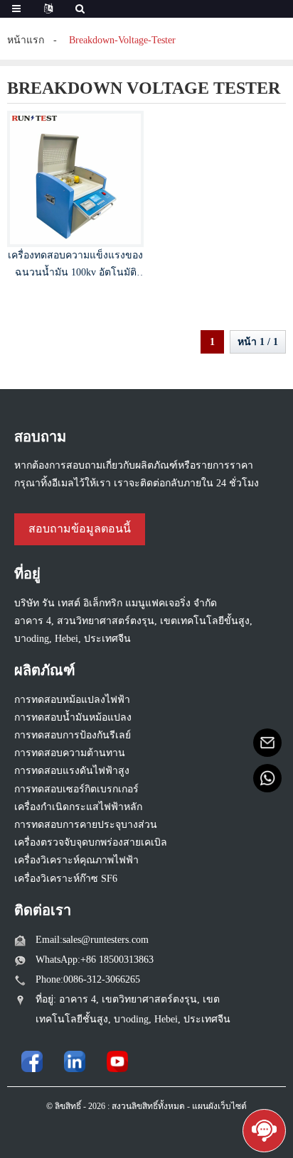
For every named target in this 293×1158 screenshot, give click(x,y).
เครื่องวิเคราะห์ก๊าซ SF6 (65, 878)
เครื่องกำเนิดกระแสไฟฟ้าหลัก (78, 807)
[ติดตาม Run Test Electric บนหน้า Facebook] (32, 1061)
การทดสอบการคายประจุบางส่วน (85, 824)
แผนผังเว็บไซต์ (219, 1106)
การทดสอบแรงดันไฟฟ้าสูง (71, 770)
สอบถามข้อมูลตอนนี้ (79, 529)
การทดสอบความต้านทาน (69, 753)
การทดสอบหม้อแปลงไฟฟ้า (72, 699)
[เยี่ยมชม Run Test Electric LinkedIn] (74, 1061)
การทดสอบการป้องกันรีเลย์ (72, 735)
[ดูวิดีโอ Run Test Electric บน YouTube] (117, 1061)
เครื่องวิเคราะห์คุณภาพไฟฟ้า (76, 860)
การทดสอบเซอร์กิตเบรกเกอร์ (76, 789)
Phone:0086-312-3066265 (88, 979)
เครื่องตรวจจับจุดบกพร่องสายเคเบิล (90, 842)
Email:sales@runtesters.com (92, 939)
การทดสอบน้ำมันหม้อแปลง (73, 717)
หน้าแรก (25, 40)
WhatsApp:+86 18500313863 (95, 959)
